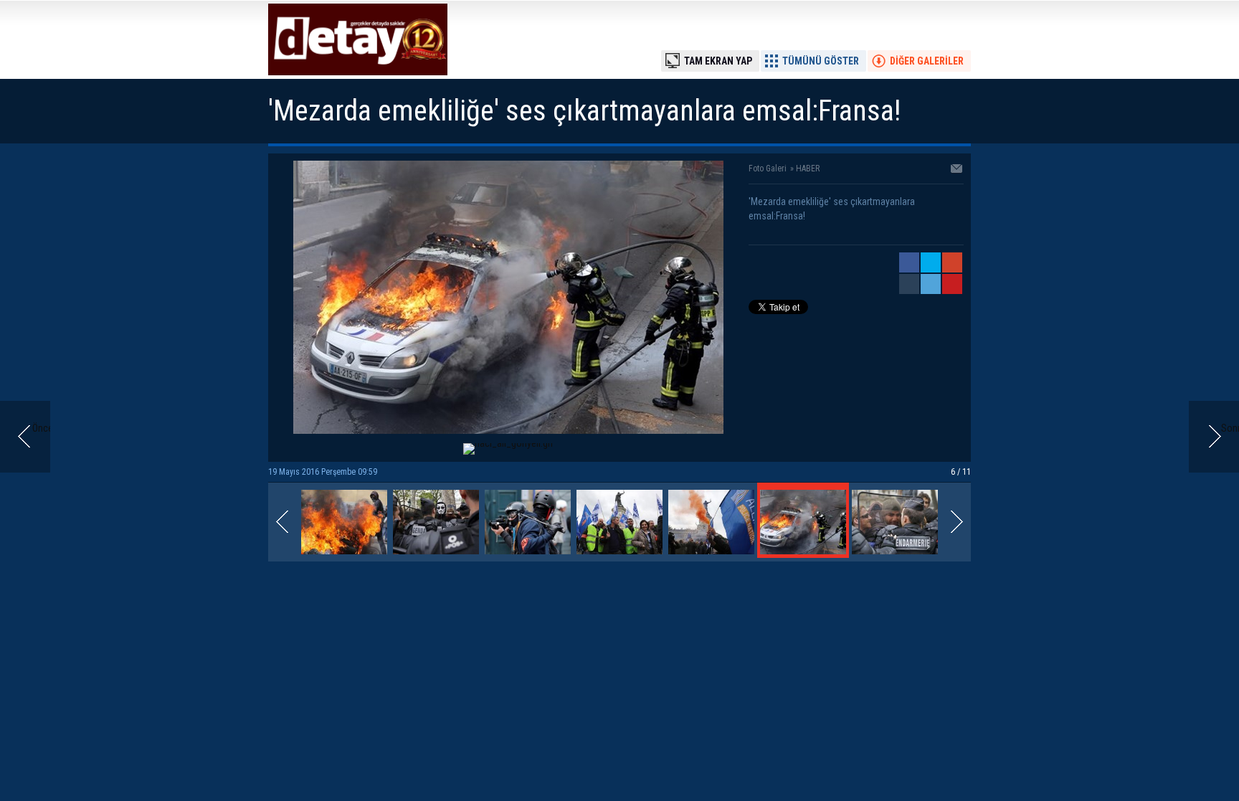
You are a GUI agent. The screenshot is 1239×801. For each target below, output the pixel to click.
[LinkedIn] (931, 284)
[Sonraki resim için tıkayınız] (508, 430)
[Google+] (952, 262)
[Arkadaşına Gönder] (957, 169)
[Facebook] (909, 262)
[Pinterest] (952, 284)
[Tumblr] (909, 284)
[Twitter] (931, 262)
